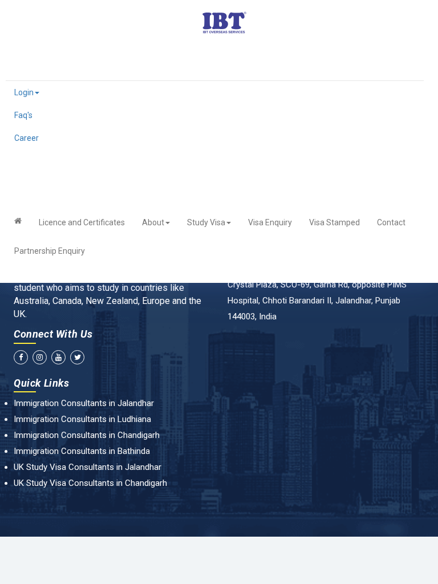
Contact (391, 222)
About (153, 222)
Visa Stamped (334, 222)
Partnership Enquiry (49, 251)
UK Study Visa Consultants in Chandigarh (90, 483)
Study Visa (206, 222)
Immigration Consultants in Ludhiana (82, 419)
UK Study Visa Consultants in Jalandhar (87, 467)
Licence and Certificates (82, 222)
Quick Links (42, 383)
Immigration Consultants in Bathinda (82, 451)
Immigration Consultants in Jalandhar (84, 403)
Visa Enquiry (270, 222)
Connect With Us (53, 334)
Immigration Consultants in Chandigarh (87, 435)
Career (26, 138)
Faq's (23, 115)
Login (24, 92)
